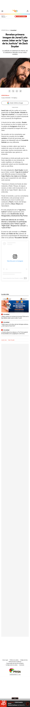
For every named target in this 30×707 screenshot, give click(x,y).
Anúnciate (21, 665)
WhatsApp (16, 91)
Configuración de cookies (12, 665)
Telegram (20, 91)
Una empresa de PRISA (15, 670)
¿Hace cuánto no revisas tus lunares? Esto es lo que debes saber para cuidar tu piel (15, 317)
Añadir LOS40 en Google (16, 103)
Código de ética (24, 660)
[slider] (15, 700)
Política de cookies (14, 660)
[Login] (27, 11)
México (3, 17)
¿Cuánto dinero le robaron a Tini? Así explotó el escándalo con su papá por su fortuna (14, 332)
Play (28, 704)
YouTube (10, 645)
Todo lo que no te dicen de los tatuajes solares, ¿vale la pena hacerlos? (14, 325)
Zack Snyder (11, 340)
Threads (23, 645)
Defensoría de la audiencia (15, 661)
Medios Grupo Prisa (15, 674)
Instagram (13, 645)
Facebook (9, 91)
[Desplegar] (15, 698)
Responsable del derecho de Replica (15, 663)
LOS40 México (15, 11)
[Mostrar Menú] (2, 11)
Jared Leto (4, 340)
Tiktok (6, 645)
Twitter (13, 91)
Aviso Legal (5, 660)
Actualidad (13, 30)
